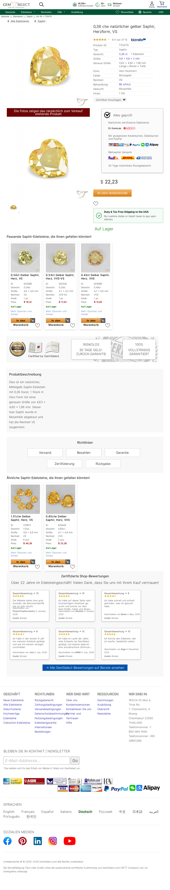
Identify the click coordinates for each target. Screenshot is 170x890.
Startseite (10, 12)
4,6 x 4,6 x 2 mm (129, 58)
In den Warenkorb (112, 193)
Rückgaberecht (44, 700)
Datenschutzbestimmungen (52, 713)
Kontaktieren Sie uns (78, 709)
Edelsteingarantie (45, 722)
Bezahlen (83, 453)
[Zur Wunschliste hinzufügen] (95, 203)
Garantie (122, 453)
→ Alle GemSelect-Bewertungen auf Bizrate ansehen (85, 668)
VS (120, 79)
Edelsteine (28, 12)
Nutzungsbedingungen (49, 718)
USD (161, 12)
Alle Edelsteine (12, 704)
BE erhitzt (125, 84)
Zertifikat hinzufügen (108, 99)
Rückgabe (103, 464)
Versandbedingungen (48, 709)
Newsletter (104, 713)
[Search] (41, 4)
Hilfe (61, 12)
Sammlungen (105, 700)
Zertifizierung (64, 464)
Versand (45, 453)
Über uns (71, 700)
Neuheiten (46, 12)
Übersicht (103, 709)
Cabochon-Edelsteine (16, 722)
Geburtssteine (12, 709)
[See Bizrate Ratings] (138, 39)
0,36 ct (123, 54)
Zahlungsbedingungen (48, 704)
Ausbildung (77, 12)
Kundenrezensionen (78, 704)
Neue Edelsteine (13, 700)
